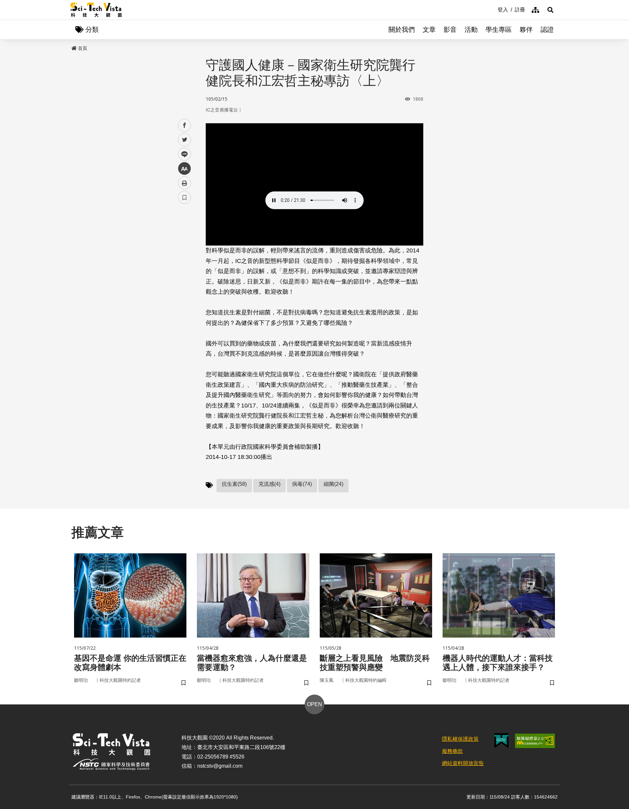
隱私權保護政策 (460, 739)
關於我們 (402, 29)
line (182, 154)
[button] (550, 10)
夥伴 (526, 29)
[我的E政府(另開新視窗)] (501, 740)
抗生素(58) (234, 484)
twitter (184, 140)
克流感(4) (269, 484)
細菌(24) (333, 484)
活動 (471, 29)
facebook (184, 125)
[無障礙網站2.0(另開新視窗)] (535, 741)
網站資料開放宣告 (463, 763)
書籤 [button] (184, 197)
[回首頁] (96, 10)
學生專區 (499, 29)
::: (493, 9)
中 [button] (184, 168)
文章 (429, 29)
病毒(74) (302, 484)
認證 (547, 29)
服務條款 (452, 751)
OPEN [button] (314, 704)
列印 (184, 182)
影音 (450, 29)
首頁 (82, 48)
